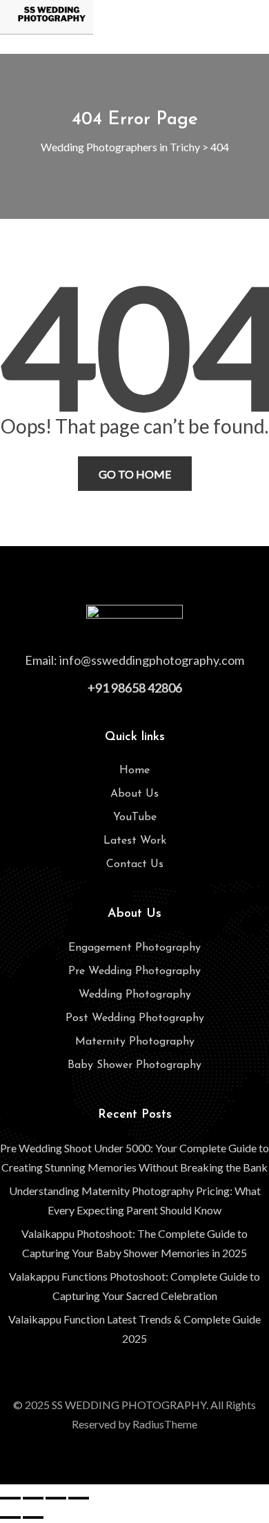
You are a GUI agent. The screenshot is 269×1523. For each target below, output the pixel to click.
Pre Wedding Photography (134, 971)
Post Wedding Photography (135, 1018)
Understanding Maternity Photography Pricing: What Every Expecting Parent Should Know (135, 1200)
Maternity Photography (135, 1041)
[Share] (56, 1498)
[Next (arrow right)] (33, 1517)
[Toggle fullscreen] (33, 1498)
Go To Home (135, 474)
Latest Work (134, 840)
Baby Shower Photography (134, 1065)
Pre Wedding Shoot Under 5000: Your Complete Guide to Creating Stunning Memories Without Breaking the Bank (134, 1157)
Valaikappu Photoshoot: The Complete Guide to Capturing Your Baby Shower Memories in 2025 (134, 1243)
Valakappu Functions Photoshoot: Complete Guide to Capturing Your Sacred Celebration (134, 1286)
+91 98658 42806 (135, 687)
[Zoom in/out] (10, 1498)
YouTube (135, 817)
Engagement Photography (134, 947)
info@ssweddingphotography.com (151, 660)
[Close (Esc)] (78, 1498)
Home (134, 770)
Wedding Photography (135, 994)
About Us (134, 793)
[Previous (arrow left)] (10, 1517)
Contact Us (134, 864)
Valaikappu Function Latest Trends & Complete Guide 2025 (134, 1328)
